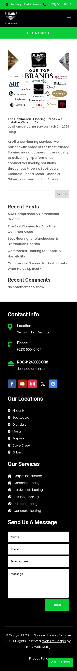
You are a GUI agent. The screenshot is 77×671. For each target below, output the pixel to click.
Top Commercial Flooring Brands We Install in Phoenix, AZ (35, 120)
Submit (57, 605)
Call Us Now (60, 662)
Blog (12, 132)
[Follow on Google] (53, 384)
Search (62, 194)
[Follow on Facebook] (12, 384)
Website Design (54, 641)
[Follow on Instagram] (32, 384)
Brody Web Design (38, 647)
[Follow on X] (42, 384)
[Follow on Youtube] (22, 384)
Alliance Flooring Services (30, 127)
